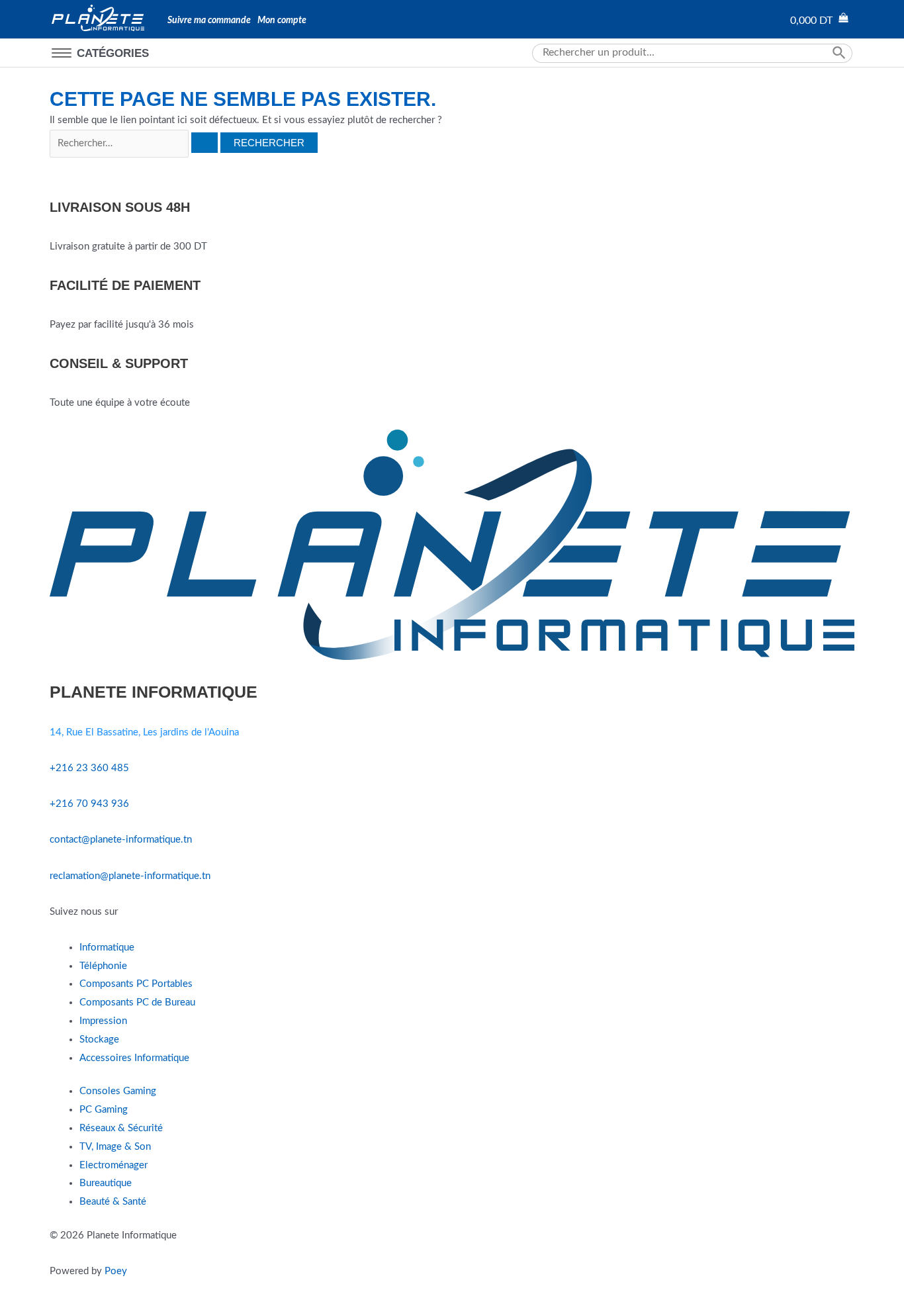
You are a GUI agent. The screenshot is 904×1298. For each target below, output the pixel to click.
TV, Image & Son (115, 1147)
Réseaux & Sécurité (121, 1128)
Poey (116, 1271)
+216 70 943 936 (89, 804)
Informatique (106, 947)
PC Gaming (103, 1110)
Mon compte (281, 20)
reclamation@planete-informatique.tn (130, 876)
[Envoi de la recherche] (204, 142)
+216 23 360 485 (89, 768)
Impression (103, 1021)
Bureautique (105, 1183)
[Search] (841, 53)
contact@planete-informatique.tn (121, 840)
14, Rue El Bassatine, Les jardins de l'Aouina (144, 732)
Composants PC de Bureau (137, 1002)
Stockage (99, 1039)
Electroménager (113, 1165)
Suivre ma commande (209, 20)
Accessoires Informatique (134, 1058)
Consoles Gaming (117, 1091)
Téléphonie (103, 966)
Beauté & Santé (112, 1202)
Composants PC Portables (136, 984)
